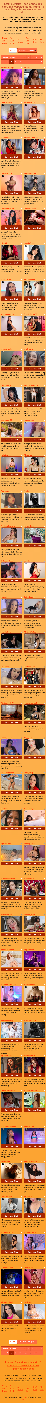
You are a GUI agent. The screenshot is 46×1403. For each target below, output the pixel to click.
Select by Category (27, 50)
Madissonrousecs (9, 984)
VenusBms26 (29, 1055)
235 (36, 62)
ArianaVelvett (30, 279)
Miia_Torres (6, 279)
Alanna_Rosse (30, 1161)
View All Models (9, 57)
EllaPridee (5, 1161)
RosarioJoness (7, 773)
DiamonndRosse (8, 1090)
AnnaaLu (28, 1196)
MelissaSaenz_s (8, 526)
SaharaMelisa (30, 208)
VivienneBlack (7, 1302)
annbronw (28, 349)
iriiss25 (4, 243)
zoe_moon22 (6, 420)
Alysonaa (28, 455)
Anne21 (27, 67)
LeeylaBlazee (30, 243)
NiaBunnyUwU (7, 703)
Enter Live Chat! (11, 87)
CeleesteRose (7, 561)
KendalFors (6, 632)
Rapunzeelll (29, 950)
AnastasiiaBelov (31, 385)
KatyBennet (6, 455)
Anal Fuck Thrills (12, 40)
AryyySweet (29, 738)
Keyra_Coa (28, 526)
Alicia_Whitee (30, 632)
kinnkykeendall (30, 703)
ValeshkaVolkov (8, 314)
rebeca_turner (30, 420)
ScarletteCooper (8, 67)
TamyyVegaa (29, 984)
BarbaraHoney (7, 1021)
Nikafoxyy (28, 1267)
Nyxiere (27, 491)
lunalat (4, 597)
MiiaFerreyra (29, 809)
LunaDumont (6, 1196)
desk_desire (29, 1302)
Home (12, 50)
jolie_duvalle (6, 102)
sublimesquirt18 (8, 879)
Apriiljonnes (6, 1055)
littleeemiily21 (7, 1267)
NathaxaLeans (7, 915)
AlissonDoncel (7, 950)
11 (26, 62)
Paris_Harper (29, 773)
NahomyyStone (7, 208)
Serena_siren (29, 915)
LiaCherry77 (6, 667)
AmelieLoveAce (31, 137)
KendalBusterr (30, 173)
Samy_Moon (6, 738)
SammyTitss (29, 844)
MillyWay (5, 137)
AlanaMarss (29, 1126)
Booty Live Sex (28, 40)
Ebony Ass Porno (4, 40)
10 (20, 62)
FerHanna (5, 491)
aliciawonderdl (30, 1090)
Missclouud (29, 879)
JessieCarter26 (30, 314)
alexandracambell (8, 1126)
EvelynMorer (29, 667)
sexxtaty (27, 561)
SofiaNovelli (29, 597)
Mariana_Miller (7, 1232)
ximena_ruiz (6, 349)
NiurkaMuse (6, 385)
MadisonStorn (30, 1232)
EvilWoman (6, 809)
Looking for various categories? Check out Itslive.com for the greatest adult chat (23, 1365)
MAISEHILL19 (30, 1021)
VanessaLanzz (30, 102)
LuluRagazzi (6, 173)
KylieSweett (6, 844)
